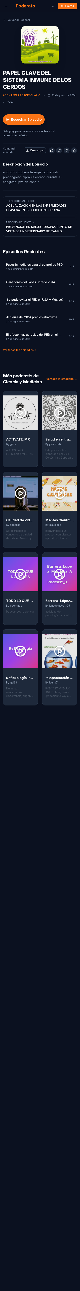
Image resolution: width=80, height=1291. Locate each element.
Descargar (37, 150)
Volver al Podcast (18, 19)
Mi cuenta (67, 5)
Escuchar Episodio (26, 119)
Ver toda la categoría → (61, 378)
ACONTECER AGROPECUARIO (21, 95)
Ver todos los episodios (18, 350)
